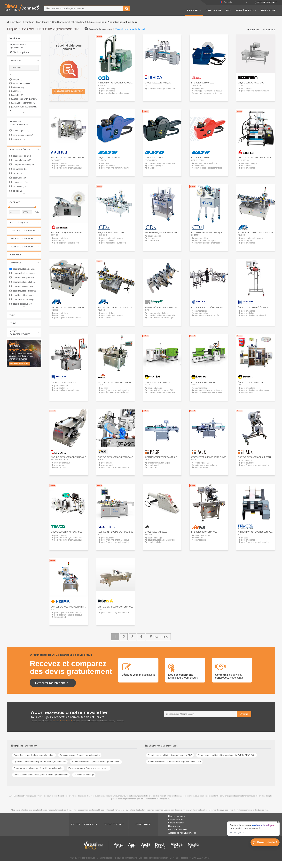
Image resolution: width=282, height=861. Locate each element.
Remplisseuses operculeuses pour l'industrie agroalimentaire (41, 775)
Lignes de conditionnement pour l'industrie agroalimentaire (40, 762)
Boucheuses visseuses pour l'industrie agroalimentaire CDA (174, 762)
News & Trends (244, 10)
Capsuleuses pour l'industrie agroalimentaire (80, 755)
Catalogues (213, 10)
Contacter (162, 40)
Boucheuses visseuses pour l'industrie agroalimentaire (96, 762)
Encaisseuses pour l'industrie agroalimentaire (88, 768)
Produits (192, 10)
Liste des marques (176, 816)
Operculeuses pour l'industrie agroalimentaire (34, 755)
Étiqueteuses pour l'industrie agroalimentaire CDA (170, 755)
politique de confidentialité (63, 721)
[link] (253, 828)
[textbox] (84, 8)
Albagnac (18, 87)
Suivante (158, 636)
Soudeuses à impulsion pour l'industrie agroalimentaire (38, 768)
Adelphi (17, 79)
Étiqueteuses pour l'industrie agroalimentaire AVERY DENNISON (226, 755)
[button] (24, 60)
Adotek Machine (21, 83)
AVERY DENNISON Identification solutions (25, 107)
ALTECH (17, 95)
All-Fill (16, 91)
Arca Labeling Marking (23, 103)
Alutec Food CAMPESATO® (25, 99)
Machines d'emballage (84, 775)
